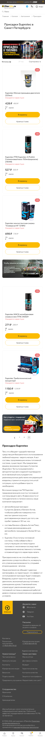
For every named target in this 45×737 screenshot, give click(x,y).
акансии (6, 673)
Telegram (30, 612)
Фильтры (5, 62)
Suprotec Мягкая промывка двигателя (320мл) (22, 94)
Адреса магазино (30, 651)
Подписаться (32, 632)
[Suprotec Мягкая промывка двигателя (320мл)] (22, 80)
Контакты (6, 665)
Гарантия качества (29, 669)
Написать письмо (9, 661)
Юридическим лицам (10, 669)
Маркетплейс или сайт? (31, 680)
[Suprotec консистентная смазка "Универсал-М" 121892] (22, 211)
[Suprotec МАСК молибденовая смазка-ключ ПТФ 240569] (22, 302)
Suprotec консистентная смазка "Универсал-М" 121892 (19, 224)
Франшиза (6, 692)
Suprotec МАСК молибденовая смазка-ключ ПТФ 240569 (19, 315)
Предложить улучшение (12, 680)
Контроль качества (30, 673)
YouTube (30, 616)
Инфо (41, 7)
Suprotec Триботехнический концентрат (18, 379)
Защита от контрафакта (32, 676)
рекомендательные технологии (26, 727)
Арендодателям (8, 700)
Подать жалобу (8, 676)
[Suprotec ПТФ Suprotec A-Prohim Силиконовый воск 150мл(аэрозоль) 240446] (22, 144)
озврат (25, 665)
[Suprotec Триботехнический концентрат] (22, 366)
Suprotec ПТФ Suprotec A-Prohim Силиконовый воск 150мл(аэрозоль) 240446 (21, 159)
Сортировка (34, 62)
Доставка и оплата (29, 661)
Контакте (31, 607)
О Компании (7, 696)
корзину (22, 115)
